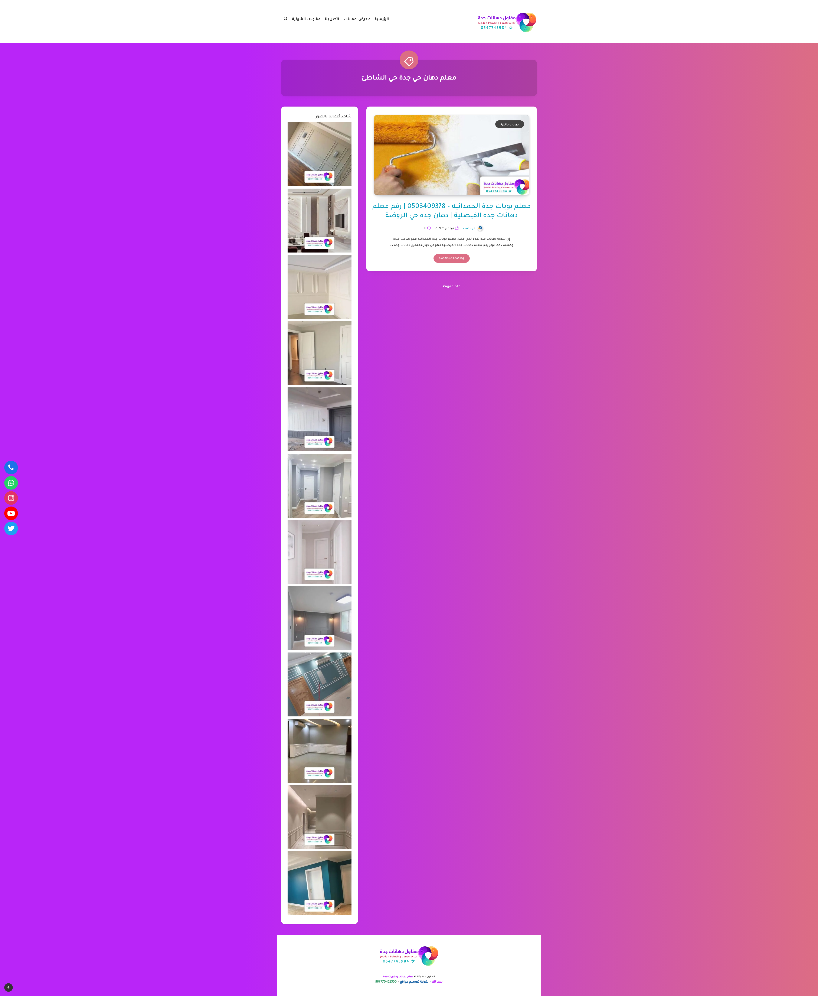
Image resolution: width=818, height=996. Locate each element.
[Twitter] (11, 528)
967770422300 (386, 982)
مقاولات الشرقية (306, 19)
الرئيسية (382, 19)
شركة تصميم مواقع (414, 982)
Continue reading (451, 258)
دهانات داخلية (510, 124)
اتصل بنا (332, 19)
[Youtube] (11, 513)
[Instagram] (11, 498)
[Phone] (11, 467)
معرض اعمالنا (358, 19)
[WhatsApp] (11, 483)
